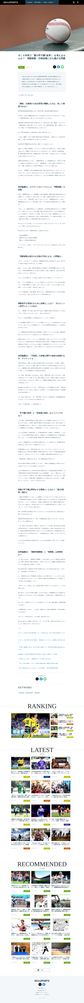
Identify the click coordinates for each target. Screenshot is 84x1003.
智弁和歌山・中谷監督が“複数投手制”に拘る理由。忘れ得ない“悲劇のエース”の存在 (37, 654)
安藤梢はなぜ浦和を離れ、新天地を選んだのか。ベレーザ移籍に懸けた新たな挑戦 (65, 729)
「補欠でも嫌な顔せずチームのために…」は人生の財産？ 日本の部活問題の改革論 (38, 668)
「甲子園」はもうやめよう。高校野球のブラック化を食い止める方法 (34, 658)
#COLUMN (21, 692)
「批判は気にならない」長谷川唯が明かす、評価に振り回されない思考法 (65, 716)
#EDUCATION (29, 692)
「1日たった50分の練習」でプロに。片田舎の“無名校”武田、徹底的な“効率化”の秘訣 (38, 663)
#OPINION (37, 692)
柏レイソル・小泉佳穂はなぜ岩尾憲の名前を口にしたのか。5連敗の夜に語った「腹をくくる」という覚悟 (30, 730)
